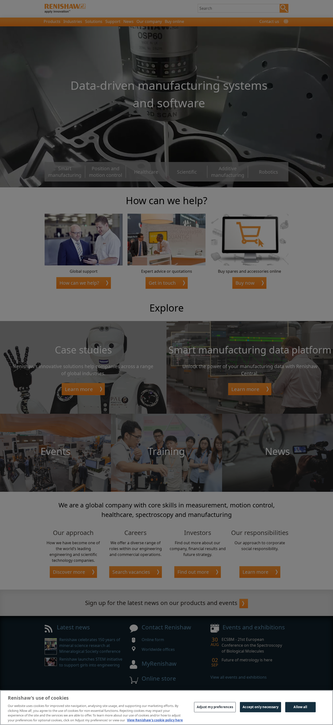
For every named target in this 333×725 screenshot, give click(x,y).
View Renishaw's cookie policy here (155, 720)
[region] (166, 707)
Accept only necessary (260, 707)
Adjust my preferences (215, 707)
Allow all (300, 707)
